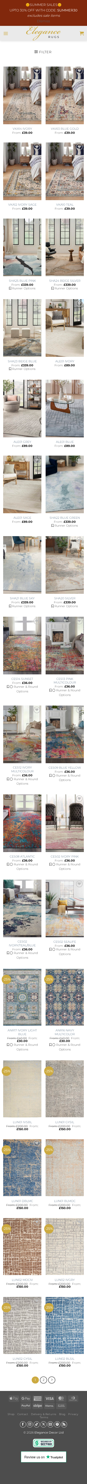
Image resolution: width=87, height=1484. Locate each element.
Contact (22, 1414)
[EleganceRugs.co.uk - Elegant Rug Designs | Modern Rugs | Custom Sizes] (43, 33)
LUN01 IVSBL (22, 1122)
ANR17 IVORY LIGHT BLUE (22, 1032)
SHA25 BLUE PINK (22, 280)
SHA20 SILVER (64, 598)
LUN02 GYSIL (22, 1358)
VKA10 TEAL (64, 204)
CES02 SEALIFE (64, 941)
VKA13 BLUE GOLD (65, 128)
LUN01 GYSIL (64, 1122)
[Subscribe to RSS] (64, 1424)
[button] (5, 33)
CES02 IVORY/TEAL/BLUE (22, 943)
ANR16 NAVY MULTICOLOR (65, 1032)
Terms (44, 1417)
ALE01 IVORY (64, 361)
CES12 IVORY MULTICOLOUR (22, 769)
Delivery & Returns (43, 1414)
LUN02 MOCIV (22, 1280)
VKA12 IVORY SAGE (22, 204)
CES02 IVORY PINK (65, 856)
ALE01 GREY (22, 442)
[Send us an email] (50, 1424)
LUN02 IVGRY (65, 1280)
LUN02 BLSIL (64, 1358)
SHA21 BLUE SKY (22, 598)
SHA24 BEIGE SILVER (64, 280)
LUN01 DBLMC (22, 1201)
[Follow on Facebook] (23, 1424)
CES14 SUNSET (22, 679)
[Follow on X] (43, 1424)
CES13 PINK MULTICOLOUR (65, 680)
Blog (62, 1414)
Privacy (73, 1414)
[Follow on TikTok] (37, 1424)
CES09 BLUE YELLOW (65, 767)
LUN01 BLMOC (65, 1201)
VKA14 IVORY (22, 128)
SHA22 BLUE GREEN (65, 517)
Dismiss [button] (43, 21)
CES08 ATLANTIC (22, 856)
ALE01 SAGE (22, 517)
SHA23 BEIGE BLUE (22, 361)
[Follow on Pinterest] (57, 1424)
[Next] (51, 1380)
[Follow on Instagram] (30, 1424)
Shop (11, 1414)
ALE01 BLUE (65, 442)
